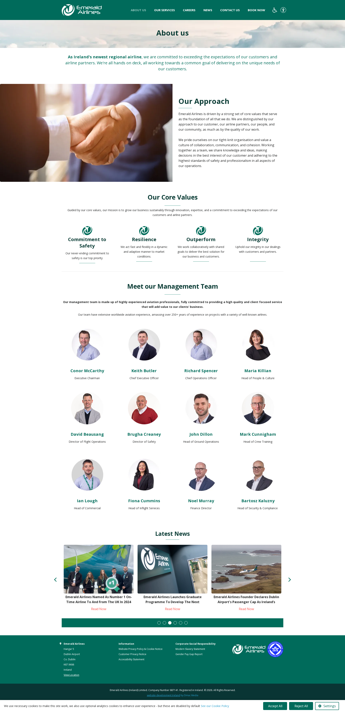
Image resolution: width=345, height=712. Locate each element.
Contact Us (230, 10)
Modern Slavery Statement (190, 649)
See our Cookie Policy (215, 706)
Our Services (164, 10)
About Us (138, 10)
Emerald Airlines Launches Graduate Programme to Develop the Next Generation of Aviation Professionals (98, 602)
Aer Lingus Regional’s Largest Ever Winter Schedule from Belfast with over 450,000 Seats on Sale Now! (246, 602)
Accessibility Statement (131, 659)
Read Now (98, 609)
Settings (329, 706)
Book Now (256, 10)
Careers (189, 10)
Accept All (275, 706)
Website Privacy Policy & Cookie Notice (141, 649)
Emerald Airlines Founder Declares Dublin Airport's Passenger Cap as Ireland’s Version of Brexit (172, 602)
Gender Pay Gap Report (188, 654)
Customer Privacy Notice (132, 654)
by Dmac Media (172, 695)
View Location (71, 675)
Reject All (301, 706)
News (207, 10)
